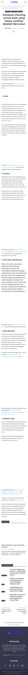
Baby (3, 584)
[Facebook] (5, 665)
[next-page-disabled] (5, 561)
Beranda (3, 6)
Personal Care (14, 11)
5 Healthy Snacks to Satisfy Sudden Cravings (21, 611)
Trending (20, 11)
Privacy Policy (18, 673)
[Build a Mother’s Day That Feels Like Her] (14, 534)
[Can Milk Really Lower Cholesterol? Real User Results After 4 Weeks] (5, 589)
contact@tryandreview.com (18, 655)
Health (3, 591)
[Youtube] (22, 665)
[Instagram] (9, 665)
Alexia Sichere (8, 28)
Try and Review (5, 549)
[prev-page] (3, 561)
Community (4, 575)
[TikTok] (18, 665)
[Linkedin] (14, 665)
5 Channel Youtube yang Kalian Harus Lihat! (6, 611)
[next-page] (5, 604)
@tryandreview (14, 625)
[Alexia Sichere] (3, 28)
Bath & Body (9, 6)
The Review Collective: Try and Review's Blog (15, 671)
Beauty (3, 600)
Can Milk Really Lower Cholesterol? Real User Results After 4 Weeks (16, 589)
